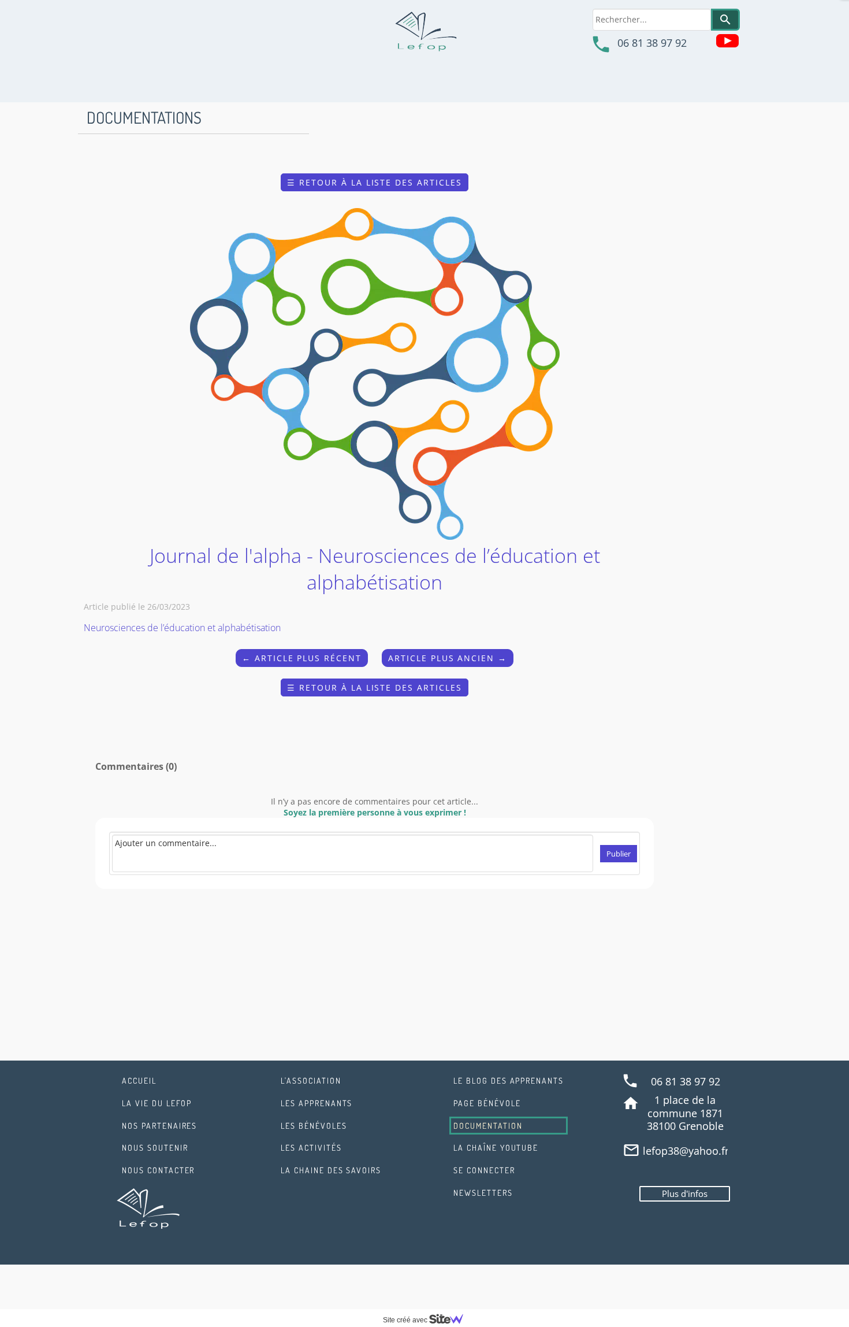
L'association (311, 1080)
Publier (618, 853)
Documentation (487, 1125)
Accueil (139, 1080)
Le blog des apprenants (508, 1080)
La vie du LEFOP (157, 1103)
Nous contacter (158, 1170)
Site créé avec (406, 1320)
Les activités (311, 1147)
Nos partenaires (159, 1125)
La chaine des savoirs (331, 1170)
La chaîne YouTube (495, 1147)
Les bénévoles (314, 1125)
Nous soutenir (155, 1147)
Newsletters (483, 1193)
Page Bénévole (486, 1103)
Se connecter (484, 1170)
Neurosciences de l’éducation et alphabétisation (182, 627)
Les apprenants (316, 1103)
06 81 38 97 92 (652, 43)
